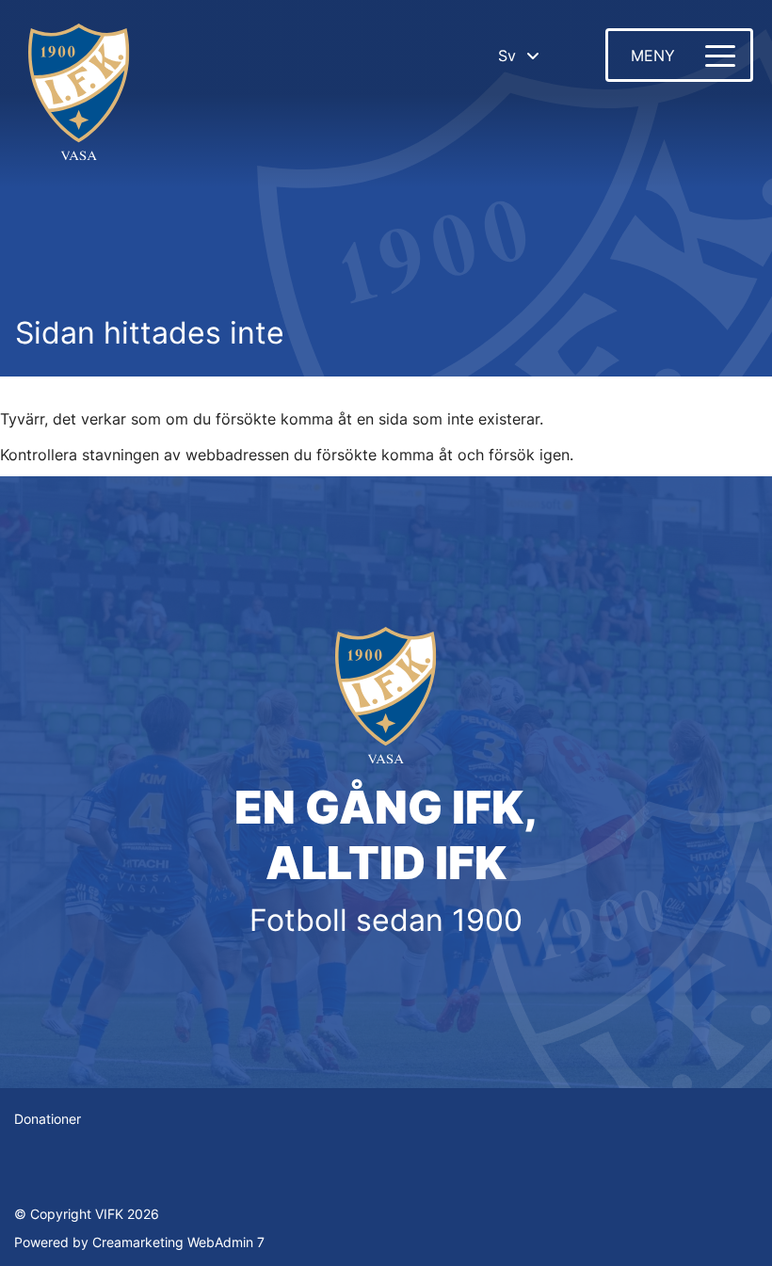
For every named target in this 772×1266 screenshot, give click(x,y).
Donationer (47, 1119)
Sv (507, 55)
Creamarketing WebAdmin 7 (178, 1242)
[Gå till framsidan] (79, 94)
